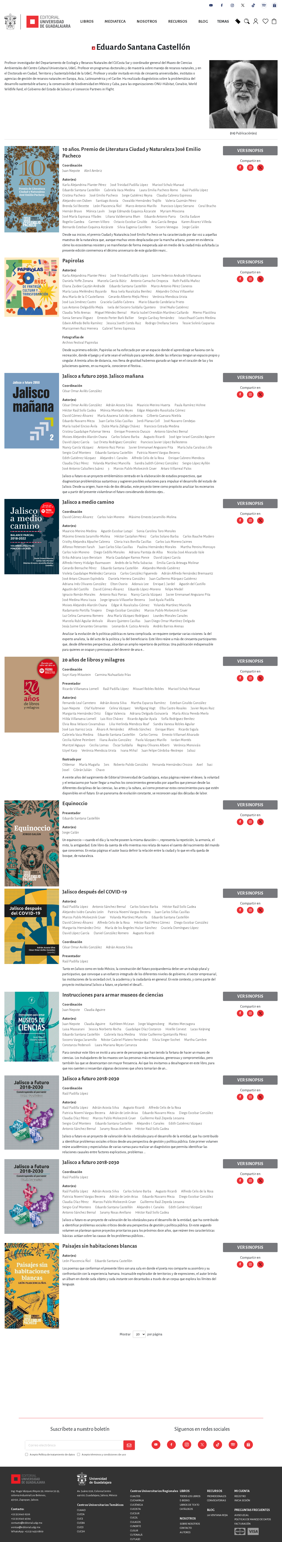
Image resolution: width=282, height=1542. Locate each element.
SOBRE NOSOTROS (190, 1523)
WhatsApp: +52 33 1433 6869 (27, 1531)
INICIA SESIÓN (242, 1500)
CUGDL (134, 1517)
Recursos (177, 21)
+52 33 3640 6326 (20, 1514)
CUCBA (81, 1523)
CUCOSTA (135, 1509)
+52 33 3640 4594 (21, 1518)
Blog (203, 21)
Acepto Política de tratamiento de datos (52, 1454)
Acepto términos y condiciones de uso (104, 1454)
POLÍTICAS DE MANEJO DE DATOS (252, 1519)
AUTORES (185, 1532)
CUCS (80, 1518)
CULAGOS (135, 1522)
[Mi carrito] (275, 21)
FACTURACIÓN (242, 1523)
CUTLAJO (135, 1539)
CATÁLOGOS (186, 1509)
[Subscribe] (129, 1445)
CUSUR (134, 1530)
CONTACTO (186, 1528)
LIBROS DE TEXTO (189, 1504)
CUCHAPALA (137, 1500)
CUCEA (81, 1514)
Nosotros (147, 21)
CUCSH (81, 1531)
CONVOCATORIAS (216, 1500)
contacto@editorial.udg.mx (26, 1523)
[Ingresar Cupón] (238, 21)
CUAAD (81, 1510)
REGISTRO (240, 1496)
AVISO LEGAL (241, 1515)
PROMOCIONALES (216, 1496)
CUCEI (80, 1527)
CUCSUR (134, 1513)
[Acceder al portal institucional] (94, 1478)
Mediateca (115, 21)
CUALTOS (135, 1496)
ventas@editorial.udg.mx (25, 1527)
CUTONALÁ (136, 1534)
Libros (87, 21)
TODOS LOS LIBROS (190, 1496)
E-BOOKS (185, 1500)
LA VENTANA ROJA (217, 1515)
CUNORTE (135, 1526)
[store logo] (37, 21)
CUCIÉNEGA (136, 1504)
